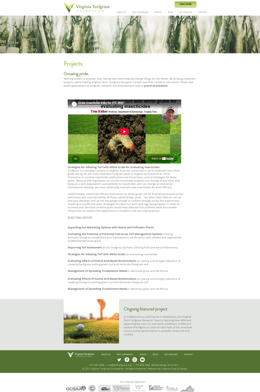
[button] (121, 12)
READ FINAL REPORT (80, 217)
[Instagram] (134, 359)
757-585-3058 (96, 365)
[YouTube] (142, 359)
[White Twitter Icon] (119, 359)
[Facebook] (127, 359)
